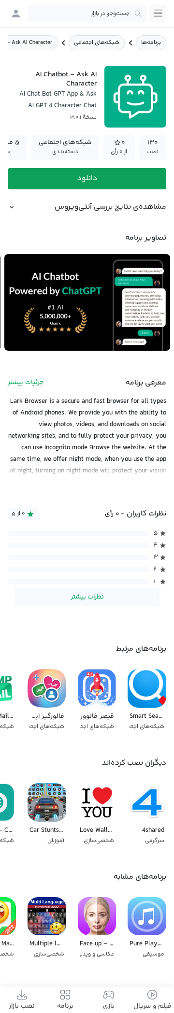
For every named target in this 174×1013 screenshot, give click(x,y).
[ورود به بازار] (16, 13)
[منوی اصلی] (158, 13)
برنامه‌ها (151, 42)
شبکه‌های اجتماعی (96, 42)
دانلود (87, 178)
